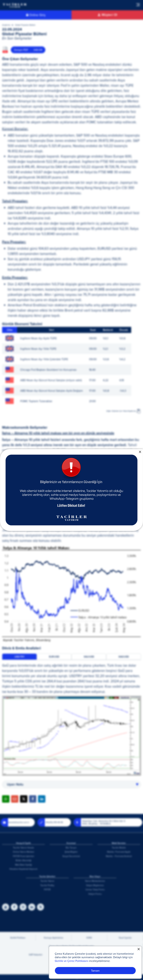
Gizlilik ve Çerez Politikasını (71, 961)
